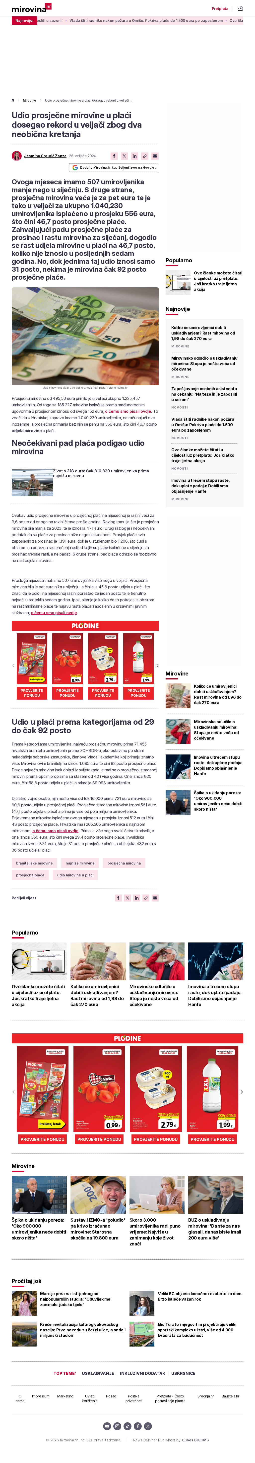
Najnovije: (24, 20)
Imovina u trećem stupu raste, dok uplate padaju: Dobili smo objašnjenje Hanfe (200, 486)
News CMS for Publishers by (171, 1440)
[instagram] (117, 1426)
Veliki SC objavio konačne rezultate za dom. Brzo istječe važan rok (200, 1296)
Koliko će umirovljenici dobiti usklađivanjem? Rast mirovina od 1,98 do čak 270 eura (203, 333)
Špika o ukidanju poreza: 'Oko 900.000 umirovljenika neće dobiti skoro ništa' (218, 801)
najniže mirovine (80, 863)
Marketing (65, 1396)
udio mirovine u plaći (75, 875)
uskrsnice (183, 1373)
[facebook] (138, 1426)
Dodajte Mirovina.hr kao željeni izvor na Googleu (118, 167)
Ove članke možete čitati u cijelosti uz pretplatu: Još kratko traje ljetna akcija (218, 281)
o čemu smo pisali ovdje (128, 411)
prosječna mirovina (124, 863)
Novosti (179, 407)
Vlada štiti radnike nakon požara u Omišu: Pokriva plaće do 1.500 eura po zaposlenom (113, 20)
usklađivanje (98, 1373)
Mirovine (29, 100)
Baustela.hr (230, 1396)
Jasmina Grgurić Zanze (45, 156)
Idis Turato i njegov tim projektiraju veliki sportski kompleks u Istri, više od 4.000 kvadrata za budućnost (197, 1330)
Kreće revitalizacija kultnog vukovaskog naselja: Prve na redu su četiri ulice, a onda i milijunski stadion (82, 1330)
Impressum (40, 1396)
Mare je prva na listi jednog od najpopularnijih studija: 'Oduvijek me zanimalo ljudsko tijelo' (75, 1299)
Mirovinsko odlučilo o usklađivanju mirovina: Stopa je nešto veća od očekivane (204, 364)
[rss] (148, 1426)
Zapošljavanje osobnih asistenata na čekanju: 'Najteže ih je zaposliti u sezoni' (204, 394)
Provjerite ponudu (32, 693)
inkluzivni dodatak (142, 1373)
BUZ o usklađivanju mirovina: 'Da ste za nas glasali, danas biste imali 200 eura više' (214, 1228)
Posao (111, 1396)
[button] (157, 665)
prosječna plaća (30, 875)
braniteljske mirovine (34, 863)
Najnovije (178, 309)
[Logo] (32, 8)
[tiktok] (127, 1426)
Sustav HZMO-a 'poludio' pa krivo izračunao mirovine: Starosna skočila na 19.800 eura (97, 1228)
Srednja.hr (205, 1396)
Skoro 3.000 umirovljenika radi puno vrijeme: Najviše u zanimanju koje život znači (155, 1231)
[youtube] (107, 1426)
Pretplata (220, 9)
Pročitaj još (26, 1281)
